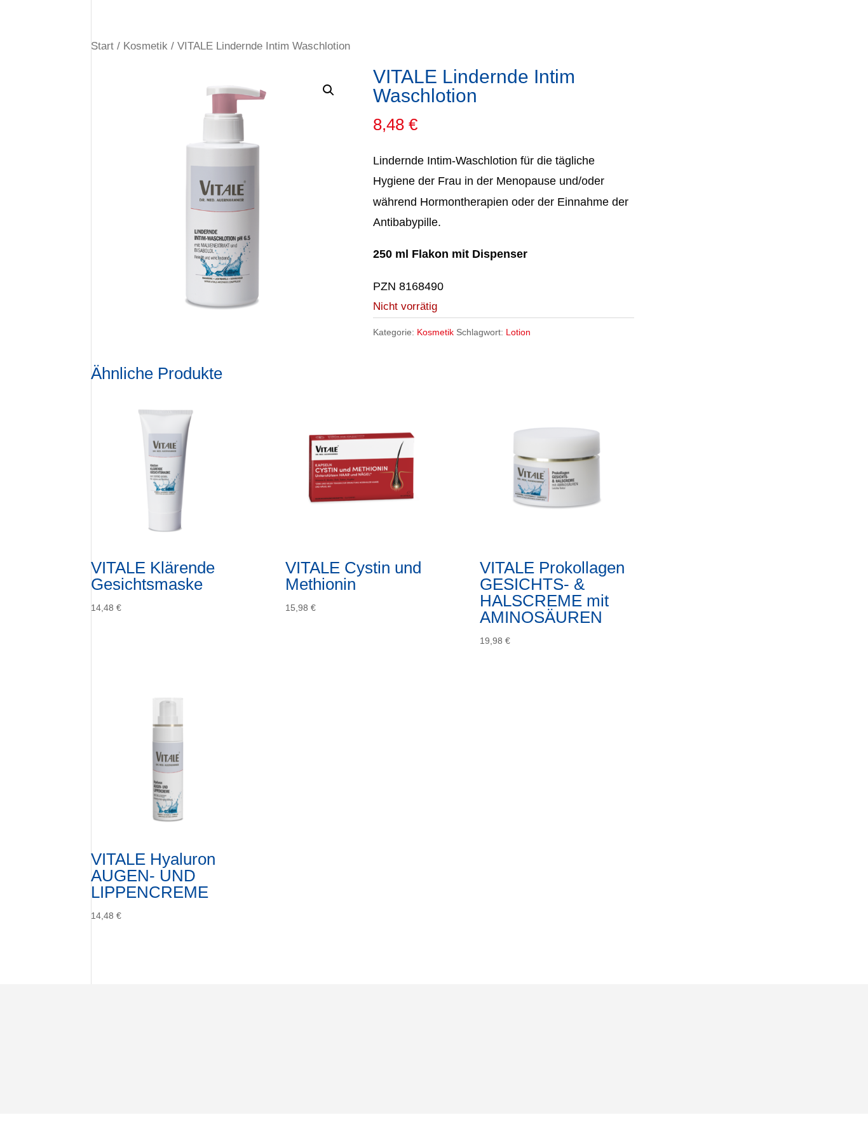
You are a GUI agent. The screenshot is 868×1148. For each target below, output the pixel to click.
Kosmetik (145, 46)
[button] (328, 90)
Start (102, 46)
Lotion (518, 332)
